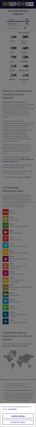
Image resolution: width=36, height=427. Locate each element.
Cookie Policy (12, 409)
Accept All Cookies (18, 422)
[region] (18, 415)
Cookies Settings (18, 416)
